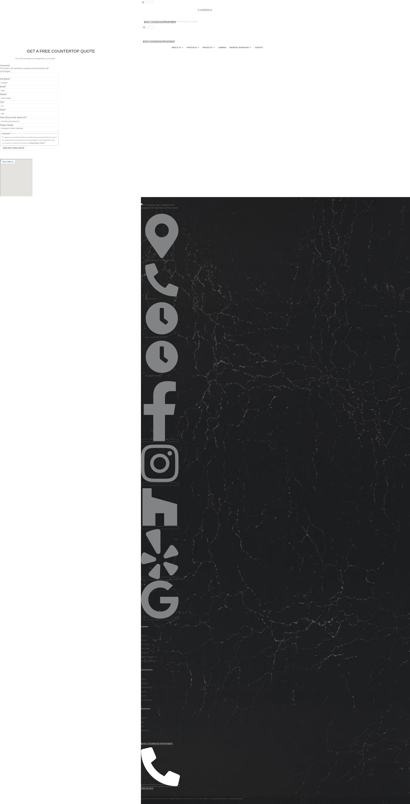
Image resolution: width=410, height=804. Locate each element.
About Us (176, 47)
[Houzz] (160, 527)
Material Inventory (239, 47)
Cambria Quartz (146, 700)
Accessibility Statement (219, 798)
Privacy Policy (34, 143)
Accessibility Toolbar (236, 798)
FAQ (142, 726)
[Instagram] (160, 484)
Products (207, 47)
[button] (177, 47)
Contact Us (145, 652)
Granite (143, 696)
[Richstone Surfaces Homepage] (147, 2)
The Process (145, 644)
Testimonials (145, 648)
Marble (143, 692)
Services (144, 640)
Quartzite (144, 683)
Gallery (143, 718)
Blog (142, 722)
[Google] (160, 618)
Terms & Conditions (202, 798)
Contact (259, 47)
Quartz (143, 679)
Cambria (222, 47)
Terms (42, 143)
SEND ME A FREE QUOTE (13, 148)
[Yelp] (160, 578)
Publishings (145, 730)
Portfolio (192, 47)
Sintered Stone (146, 687)
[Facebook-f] (160, 440)
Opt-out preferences (148, 661)
